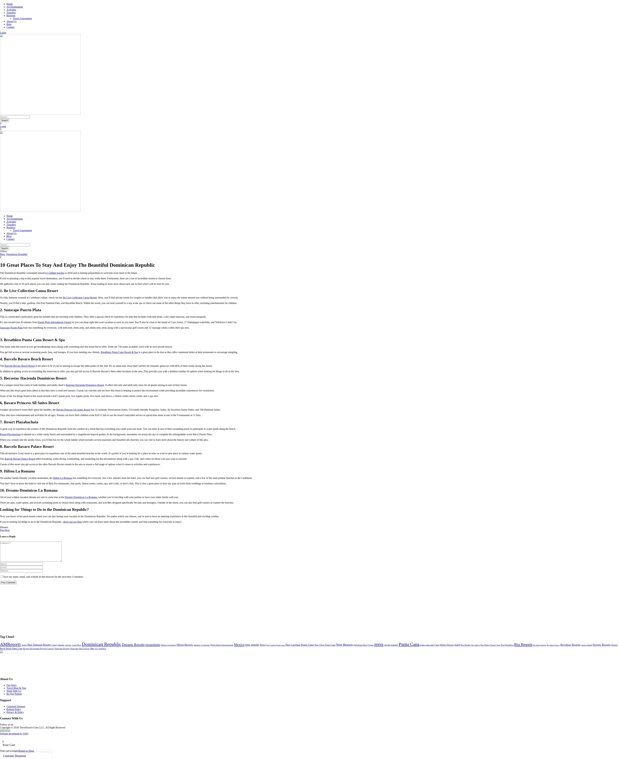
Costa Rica (76, 645)
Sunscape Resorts (62, 649)
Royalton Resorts (570, 644)
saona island (586, 645)
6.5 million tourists (54, 273)
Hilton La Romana (62, 478)
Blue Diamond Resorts (39, 644)
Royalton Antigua (539, 645)
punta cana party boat (429, 645)
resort (457, 644)
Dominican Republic (16, 254)
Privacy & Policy (15, 712)
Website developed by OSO (14, 733)
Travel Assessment (22, 18)
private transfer (391, 645)
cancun (68, 645)
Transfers (11, 12)
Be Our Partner (14, 693)
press (378, 644)
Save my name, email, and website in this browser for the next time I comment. (43, 576)
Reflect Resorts (447, 645)
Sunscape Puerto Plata (11, 327)
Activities (11, 9)
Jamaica (197, 645)
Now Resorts (344, 644)
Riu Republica (507, 645)
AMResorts (10, 644)
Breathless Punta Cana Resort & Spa (119, 352)
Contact (10, 27)
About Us (11, 21)
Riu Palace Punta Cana (490, 645)
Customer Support (15, 706)
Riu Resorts (523, 644)
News (263, 644)
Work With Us (13, 691)
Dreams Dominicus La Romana (81, 497)
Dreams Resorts (133, 645)
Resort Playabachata (10, 434)
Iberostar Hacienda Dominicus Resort (85, 385)
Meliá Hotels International (221, 645)
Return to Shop (26, 750)
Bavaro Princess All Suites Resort (73, 409)
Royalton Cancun (553, 645)
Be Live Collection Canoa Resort (80, 297)
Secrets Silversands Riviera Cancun (38, 649)
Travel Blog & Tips (16, 688)
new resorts (252, 644)
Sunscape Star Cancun (80, 649)
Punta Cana (409, 644)
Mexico (239, 645)
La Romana (205, 645)
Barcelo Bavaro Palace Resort (20, 458)
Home (9, 4)
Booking (10, 15)
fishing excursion (168, 645)
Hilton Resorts (185, 644)
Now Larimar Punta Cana (299, 644)
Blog (8, 24)
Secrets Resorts (601, 644)
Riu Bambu (466, 645)
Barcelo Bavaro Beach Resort (20, 366)
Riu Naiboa (475, 645)
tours (96, 649)
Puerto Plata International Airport (54, 322)
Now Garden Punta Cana (275, 645)
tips (92, 648)
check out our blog (72, 521)
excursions (152, 645)
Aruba (24, 645)
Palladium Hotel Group (364, 645)
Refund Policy (13, 709)
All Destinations (14, 6)
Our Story (11, 685)
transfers (102, 649)
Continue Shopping (14, 755)
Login (3, 32)
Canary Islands (57, 645)
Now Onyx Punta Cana (324, 645)
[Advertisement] (96, 609)
